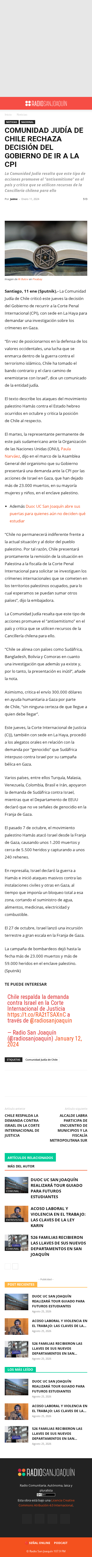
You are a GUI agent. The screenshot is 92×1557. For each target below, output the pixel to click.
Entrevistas (14, 1220)
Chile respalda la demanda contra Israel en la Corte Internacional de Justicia (22, 1125)
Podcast (60, 1543)
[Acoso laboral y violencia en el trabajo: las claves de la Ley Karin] (16, 1214)
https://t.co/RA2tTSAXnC (36, 1014)
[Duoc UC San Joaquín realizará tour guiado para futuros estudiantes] (16, 1185)
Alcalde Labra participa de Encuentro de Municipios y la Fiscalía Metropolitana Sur (68, 1128)
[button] (8, 103)
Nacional (27, 122)
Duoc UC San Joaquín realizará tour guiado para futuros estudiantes (57, 1188)
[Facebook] (27, 1519)
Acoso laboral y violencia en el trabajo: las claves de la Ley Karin (58, 1217)
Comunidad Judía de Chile (41, 1059)
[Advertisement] (46, 48)
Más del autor (21, 1166)
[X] (52, 1519)
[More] (58, 209)
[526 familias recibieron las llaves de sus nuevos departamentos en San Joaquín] (16, 1243)
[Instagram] (39, 1518)
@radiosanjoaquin (51, 1020)
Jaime (14, 199)
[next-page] (15, 1266)
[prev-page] (8, 1266)
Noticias (22, 115)
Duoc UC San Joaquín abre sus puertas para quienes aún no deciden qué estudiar (48, 513)
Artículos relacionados (30, 1157)
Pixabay (37, 279)
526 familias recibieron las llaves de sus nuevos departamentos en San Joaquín (58, 1246)
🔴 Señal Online (37, 1543)
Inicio (8, 115)
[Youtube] (65, 1519)
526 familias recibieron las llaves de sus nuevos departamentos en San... (57, 1348)
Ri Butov (23, 279)
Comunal (12, 1191)
